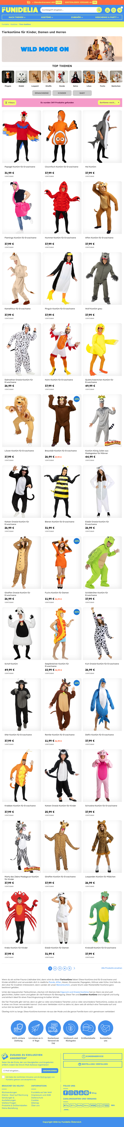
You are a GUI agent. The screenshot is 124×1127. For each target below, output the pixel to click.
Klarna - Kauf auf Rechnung (15, 1095)
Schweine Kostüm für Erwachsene (101, 805)
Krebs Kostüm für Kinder (16, 947)
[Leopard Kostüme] (35, 78)
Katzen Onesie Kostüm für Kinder (60, 805)
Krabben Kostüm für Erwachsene (20, 805)
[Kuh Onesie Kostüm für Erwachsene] (102, 633)
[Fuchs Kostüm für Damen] (62, 562)
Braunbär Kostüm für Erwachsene (61, 450)
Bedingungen (45, 1077)
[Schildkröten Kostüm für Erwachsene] (102, 562)
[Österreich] (65, 1093)
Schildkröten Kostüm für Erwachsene (96, 593)
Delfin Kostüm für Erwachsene (99, 734)
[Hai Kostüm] (102, 136)
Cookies (35, 1100)
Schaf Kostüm (11, 663)
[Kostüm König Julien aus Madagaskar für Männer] (102, 420)
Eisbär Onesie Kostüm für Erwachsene (97, 522)
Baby (82, 93)
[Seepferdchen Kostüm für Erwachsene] (62, 633)
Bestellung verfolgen (94, 1064)
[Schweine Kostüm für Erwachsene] (102, 775)
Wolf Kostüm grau (93, 308)
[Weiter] (74, 968)
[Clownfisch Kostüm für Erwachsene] (62, 136)
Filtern (11, 102)
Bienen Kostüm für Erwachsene (59, 521)
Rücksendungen (9, 1092)
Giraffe (48, 86)
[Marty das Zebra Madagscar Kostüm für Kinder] (21, 846)
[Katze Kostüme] (75, 78)
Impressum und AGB (41, 1095)
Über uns (35, 1105)
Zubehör (76, 17)
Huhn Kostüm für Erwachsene (59, 379)
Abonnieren (50, 1070)
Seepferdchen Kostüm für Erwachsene (57, 664)
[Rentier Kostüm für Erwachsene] (62, 704)
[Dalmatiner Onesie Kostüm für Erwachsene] (21, 349)
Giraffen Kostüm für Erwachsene (60, 876)
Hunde (62, 86)
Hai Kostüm (90, 166)
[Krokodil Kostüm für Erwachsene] (102, 917)
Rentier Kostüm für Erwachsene (59, 734)
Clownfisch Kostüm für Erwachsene (61, 166)
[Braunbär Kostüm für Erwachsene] (62, 420)
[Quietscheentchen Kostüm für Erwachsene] (102, 349)
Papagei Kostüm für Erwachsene (20, 166)
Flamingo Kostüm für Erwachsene (20, 237)
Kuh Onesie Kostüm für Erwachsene (102, 663)
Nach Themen (16, 17)
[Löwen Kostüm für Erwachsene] (21, 420)
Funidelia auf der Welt (41, 1092)
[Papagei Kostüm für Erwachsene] (21, 136)
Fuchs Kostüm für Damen (57, 592)
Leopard (35, 86)
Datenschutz (37, 1097)
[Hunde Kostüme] (62, 78)
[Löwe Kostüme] (89, 78)
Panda (52, 982)
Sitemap (35, 1103)
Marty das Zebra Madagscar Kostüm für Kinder (22, 877)
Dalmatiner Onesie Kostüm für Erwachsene (19, 380)
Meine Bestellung (10, 1108)
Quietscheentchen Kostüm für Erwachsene (99, 380)
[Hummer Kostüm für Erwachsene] (62, 207)
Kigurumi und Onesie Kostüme (74, 992)
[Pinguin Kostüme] (8, 78)
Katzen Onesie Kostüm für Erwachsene (17, 522)
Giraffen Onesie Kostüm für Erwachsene (17, 593)
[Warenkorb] (119, 10)
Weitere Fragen (9, 1103)
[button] (120, 81)
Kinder (62, 93)
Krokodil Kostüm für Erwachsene (100, 947)
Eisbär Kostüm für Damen (57, 947)
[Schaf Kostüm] (21, 633)
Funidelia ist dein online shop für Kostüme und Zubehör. (20, 9)
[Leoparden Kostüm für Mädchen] (102, 846)
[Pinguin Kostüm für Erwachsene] (62, 278)
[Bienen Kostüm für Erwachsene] (62, 491)
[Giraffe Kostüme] (48, 78)
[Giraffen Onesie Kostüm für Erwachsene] (21, 562)
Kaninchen (116, 86)
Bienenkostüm (63, 985)
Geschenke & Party (106, 17)
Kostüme (46, 17)
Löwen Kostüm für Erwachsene (19, 450)
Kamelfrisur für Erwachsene (18, 308)
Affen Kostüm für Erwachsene (99, 237)
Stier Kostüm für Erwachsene (18, 734)
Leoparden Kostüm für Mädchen (100, 876)
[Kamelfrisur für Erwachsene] (21, 278)
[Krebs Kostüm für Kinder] (21, 917)
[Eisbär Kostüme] (21, 78)
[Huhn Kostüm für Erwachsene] (62, 349)
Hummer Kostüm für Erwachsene (60, 237)
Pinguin (8, 86)
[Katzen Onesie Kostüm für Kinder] (62, 775)
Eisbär (21, 86)
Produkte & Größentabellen (14, 1105)
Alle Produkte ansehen (111, 968)
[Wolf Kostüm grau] (102, 278)
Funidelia (5, 24)
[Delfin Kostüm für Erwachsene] (102, 704)
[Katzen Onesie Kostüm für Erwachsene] (21, 491)
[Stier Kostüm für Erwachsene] (21, 704)
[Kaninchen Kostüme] (116, 78)
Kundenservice (94, 1056)
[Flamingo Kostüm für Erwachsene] (21, 207)
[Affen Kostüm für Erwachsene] (102, 207)
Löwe (89, 86)
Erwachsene (42, 93)
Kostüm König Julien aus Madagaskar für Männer (96, 451)
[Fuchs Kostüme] (102, 78)
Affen (58, 982)
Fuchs (102, 86)
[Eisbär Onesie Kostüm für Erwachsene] (102, 491)
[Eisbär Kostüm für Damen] (62, 917)
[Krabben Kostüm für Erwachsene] (21, 775)
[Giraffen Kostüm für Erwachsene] (62, 846)
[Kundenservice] (113, 10)
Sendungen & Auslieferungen (9, 1099)
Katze (75, 86)
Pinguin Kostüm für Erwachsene (60, 308)
